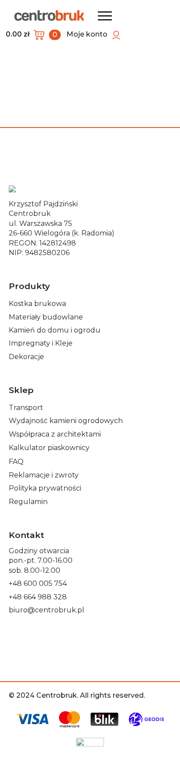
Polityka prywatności (45, 488)
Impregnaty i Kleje (41, 343)
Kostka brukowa (37, 303)
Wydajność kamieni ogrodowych (66, 421)
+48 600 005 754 (38, 583)
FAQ (16, 461)
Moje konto (86, 34)
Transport (26, 407)
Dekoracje (26, 357)
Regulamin (28, 501)
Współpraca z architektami (55, 434)
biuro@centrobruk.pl (46, 610)
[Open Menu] (105, 16)
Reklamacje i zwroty (44, 475)
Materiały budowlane (46, 317)
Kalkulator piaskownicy (49, 448)
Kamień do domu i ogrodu (54, 330)
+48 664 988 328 (38, 597)
